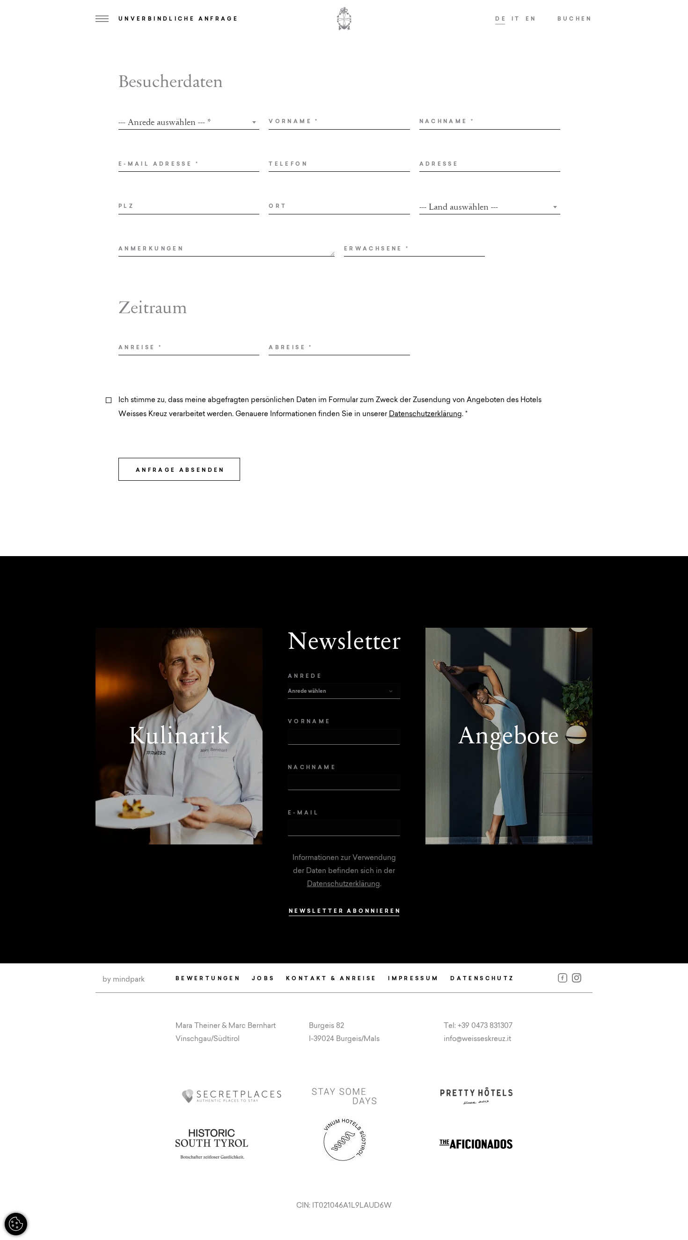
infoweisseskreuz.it (477, 1038)
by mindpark (123, 979)
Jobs (263, 978)
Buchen (575, 18)
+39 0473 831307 (485, 1025)
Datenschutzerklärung (425, 413)
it (516, 18)
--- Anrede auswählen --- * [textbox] (164, 122)
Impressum (413, 978)
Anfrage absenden (180, 469)
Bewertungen (208, 978)
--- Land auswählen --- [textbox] (458, 207)
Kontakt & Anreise (331, 978)
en (531, 18)
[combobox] (188, 122)
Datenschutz (482, 978)
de (501, 18)
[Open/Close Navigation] (102, 19)
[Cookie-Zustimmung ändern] (16, 1224)
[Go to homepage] (344, 18)
